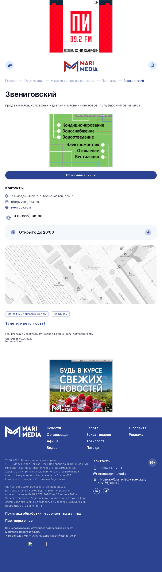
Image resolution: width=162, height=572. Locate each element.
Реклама (136, 434)
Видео (52, 447)
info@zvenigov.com (25, 201)
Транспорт (95, 441)
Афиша (52, 441)
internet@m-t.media (112, 473)
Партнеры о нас (19, 520)
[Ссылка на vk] (96, 491)
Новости (54, 428)
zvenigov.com (21, 207)
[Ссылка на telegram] (106, 491)
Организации (58, 434)
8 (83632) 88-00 (28, 216)
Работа (92, 428)
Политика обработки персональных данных (43, 513)
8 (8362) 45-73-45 (111, 468)
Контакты (102, 461)
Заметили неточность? (25, 323)
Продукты (60, 313)
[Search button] (152, 65)
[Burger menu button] (9, 65)
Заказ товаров (98, 434)
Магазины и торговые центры (27, 313)
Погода (92, 447)
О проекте (138, 428)
